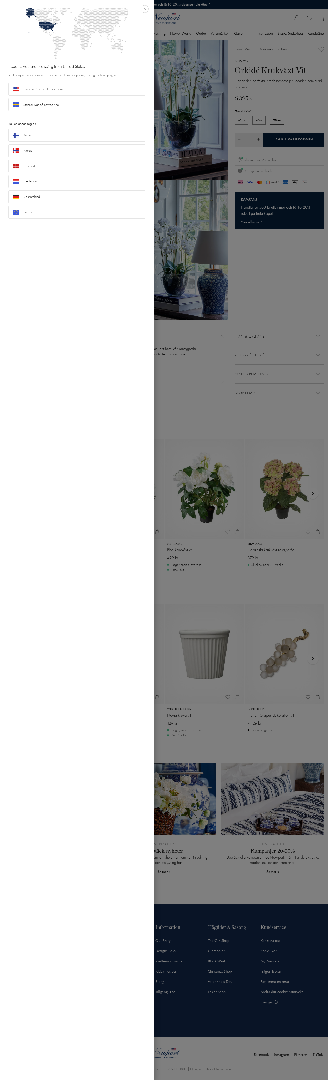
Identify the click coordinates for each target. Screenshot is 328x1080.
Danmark (29, 166)
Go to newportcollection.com (43, 89)
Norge (28, 150)
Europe (28, 212)
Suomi (27, 135)
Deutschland (31, 197)
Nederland (30, 181)
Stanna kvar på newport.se (41, 105)
